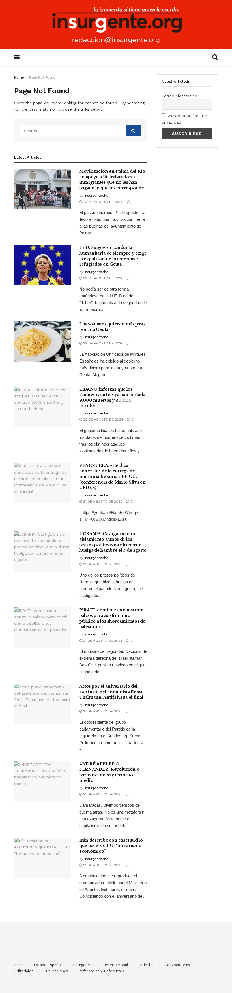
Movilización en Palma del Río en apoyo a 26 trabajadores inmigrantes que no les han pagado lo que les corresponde (112, 179)
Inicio (18, 965)
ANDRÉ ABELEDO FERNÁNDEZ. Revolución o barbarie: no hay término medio (109, 772)
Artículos (146, 965)
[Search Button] (133, 130)
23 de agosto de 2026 (102, 202)
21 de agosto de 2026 (102, 501)
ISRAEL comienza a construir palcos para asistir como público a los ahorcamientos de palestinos (112, 618)
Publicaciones (56, 971)
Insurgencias (83, 965)
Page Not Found (42, 77)
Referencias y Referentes (101, 971)
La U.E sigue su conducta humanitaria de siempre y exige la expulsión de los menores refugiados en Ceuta (113, 256)
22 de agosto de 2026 (102, 278)
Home (19, 77)
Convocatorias (177, 965)
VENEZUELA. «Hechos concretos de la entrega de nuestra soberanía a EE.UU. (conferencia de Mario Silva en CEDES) (112, 476)
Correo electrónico (179, 96)
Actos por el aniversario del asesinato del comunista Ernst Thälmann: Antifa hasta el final (111, 692)
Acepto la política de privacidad (184, 118)
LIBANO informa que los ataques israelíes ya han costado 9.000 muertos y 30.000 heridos (112, 397)
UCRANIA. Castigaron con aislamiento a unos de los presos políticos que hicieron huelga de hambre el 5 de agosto (112, 542)
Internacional (116, 965)
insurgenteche (96, 196)
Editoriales (23, 971)
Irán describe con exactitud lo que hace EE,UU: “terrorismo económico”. (111, 846)
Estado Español (48, 965)
